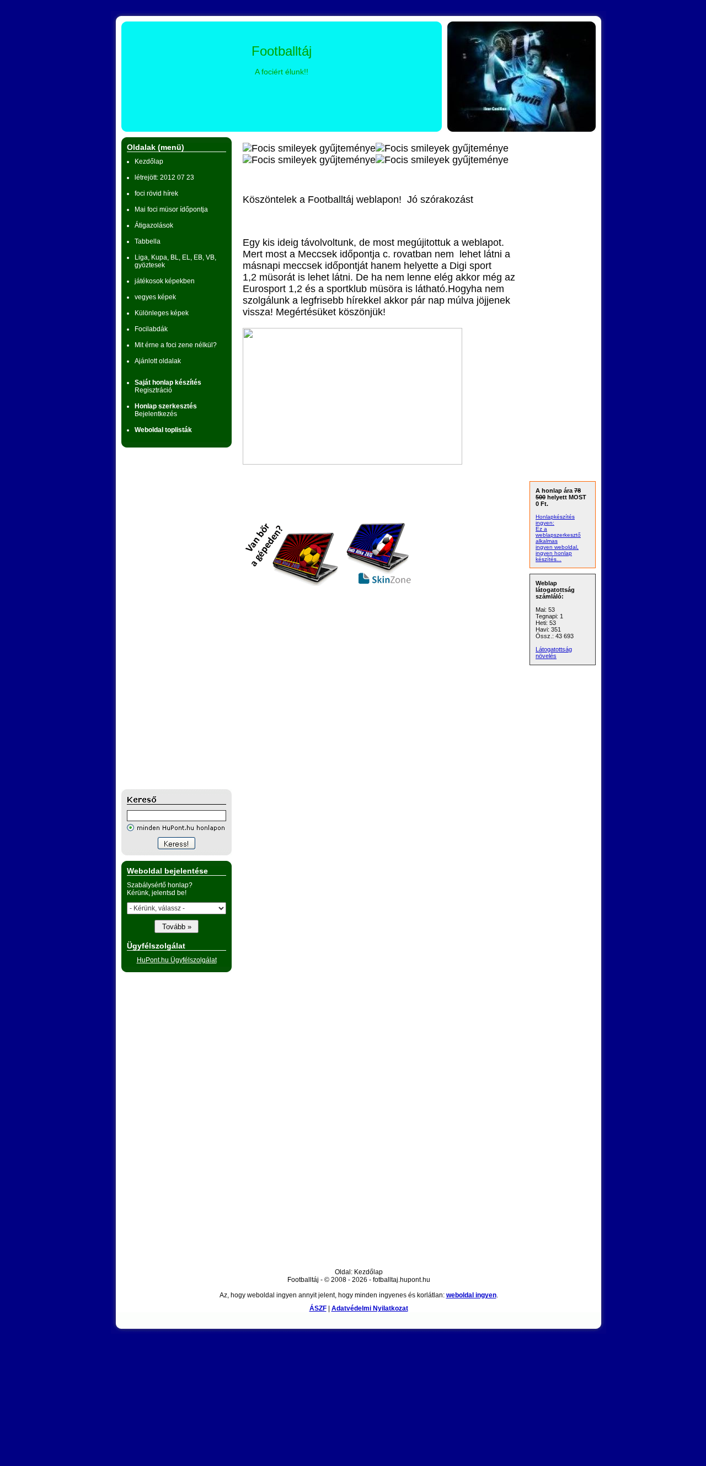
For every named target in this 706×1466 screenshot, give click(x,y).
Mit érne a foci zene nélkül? (176, 345)
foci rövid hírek (156, 193)
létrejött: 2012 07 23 (164, 177)
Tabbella (148, 241)
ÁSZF (318, 1308)
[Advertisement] (165, 618)
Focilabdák (151, 329)
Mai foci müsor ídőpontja (171, 209)
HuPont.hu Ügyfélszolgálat (177, 960)
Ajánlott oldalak (158, 361)
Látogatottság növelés (554, 652)
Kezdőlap (149, 161)
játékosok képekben (165, 281)
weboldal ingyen (471, 1295)
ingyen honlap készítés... (554, 556)
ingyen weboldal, (557, 547)
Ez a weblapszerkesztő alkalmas (558, 535)
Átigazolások (154, 225)
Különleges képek (162, 313)
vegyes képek (155, 297)
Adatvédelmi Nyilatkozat (369, 1308)
